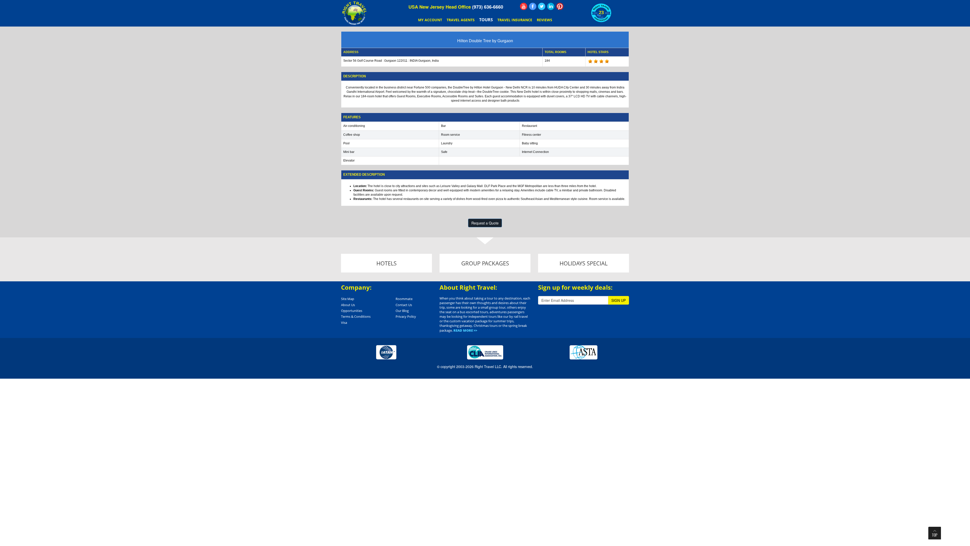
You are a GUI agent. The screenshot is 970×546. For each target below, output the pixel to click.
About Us (348, 305)
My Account (430, 19)
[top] (934, 533)
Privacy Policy (406, 316)
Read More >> (465, 330)
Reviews (544, 19)
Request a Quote (485, 222)
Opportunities (351, 310)
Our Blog (402, 310)
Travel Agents (461, 19)
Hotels (386, 263)
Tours (486, 19)
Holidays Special (584, 263)
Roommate (404, 299)
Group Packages (485, 263)
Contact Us (404, 305)
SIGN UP (618, 300)
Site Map (347, 299)
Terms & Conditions (356, 316)
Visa (344, 322)
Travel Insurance (514, 19)
